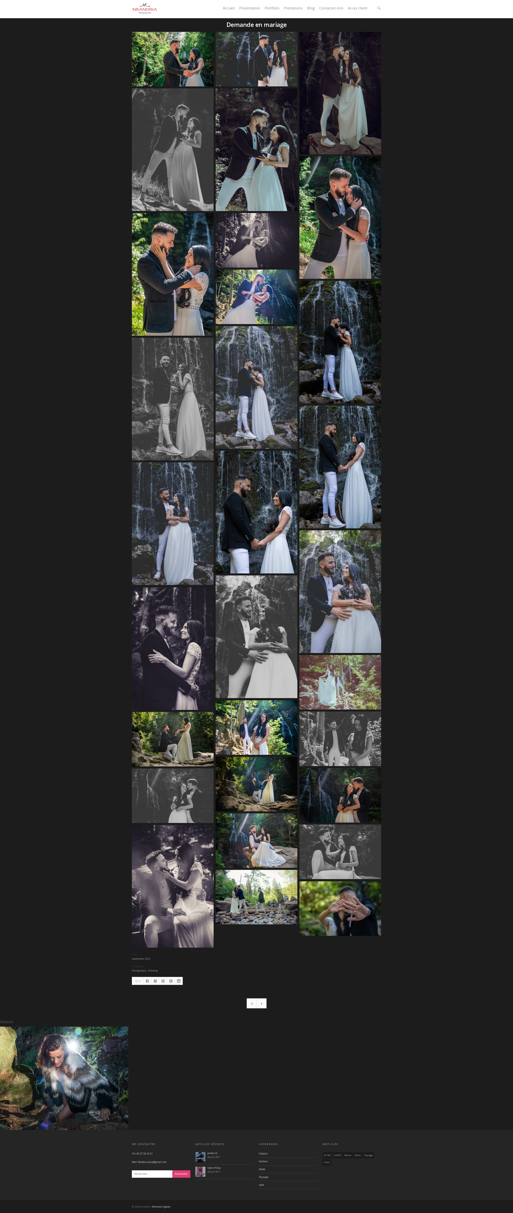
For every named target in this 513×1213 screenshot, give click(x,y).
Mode (262, 1169)
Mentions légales (161, 1206)
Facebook (147, 981)
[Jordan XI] (200, 1157)
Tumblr (171, 981)
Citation (263, 1153)
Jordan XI (212, 1153)
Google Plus (155, 981)
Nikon (358, 1155)
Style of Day (214, 1168)
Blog (311, 8)
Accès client (357, 8)
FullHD (337, 1155)
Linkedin (179, 981)
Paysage (263, 1177)
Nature (347, 1155)
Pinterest (163, 981)
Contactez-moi (331, 8)
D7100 (327, 1155)
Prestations (293, 8)
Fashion (263, 1161)
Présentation (249, 8)
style (261, 1185)
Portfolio (272, 8)
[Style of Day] (200, 1172)
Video (327, 1162)
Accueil (229, 8)
